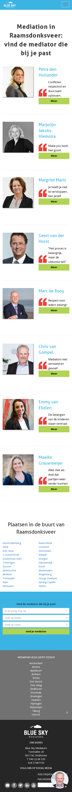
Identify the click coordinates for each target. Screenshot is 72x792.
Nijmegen (36, 703)
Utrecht (36, 714)
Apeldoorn (36, 670)
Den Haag (36, 685)
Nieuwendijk (45, 562)
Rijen (5, 582)
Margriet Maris (52, 180)
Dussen (7, 566)
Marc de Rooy (51, 290)
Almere (36, 667)
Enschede (36, 692)
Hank (5, 546)
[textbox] (35, 611)
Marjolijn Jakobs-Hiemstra (47, 130)
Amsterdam (36, 663)
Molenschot (9, 570)
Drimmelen (45, 551)
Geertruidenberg (12, 543)
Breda (36, 678)
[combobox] (36, 611)
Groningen (36, 696)
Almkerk (7, 574)
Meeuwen (8, 586)
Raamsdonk (45, 543)
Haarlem (36, 700)
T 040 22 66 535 (36, 759)
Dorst (42, 566)
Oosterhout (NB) (12, 558)
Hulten (42, 586)
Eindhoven (36, 689)
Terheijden (9, 578)
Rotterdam (36, 707)
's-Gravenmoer (11, 554)
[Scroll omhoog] (67, 712)
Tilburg (36, 711)
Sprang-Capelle (47, 582)
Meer (54, 101)
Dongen (43, 558)
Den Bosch (36, 681)
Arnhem (36, 674)
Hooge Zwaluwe (48, 578)
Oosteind (44, 546)
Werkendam (45, 570)
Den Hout (8, 551)
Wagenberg (45, 574)
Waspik (43, 554)
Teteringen (9, 562)
